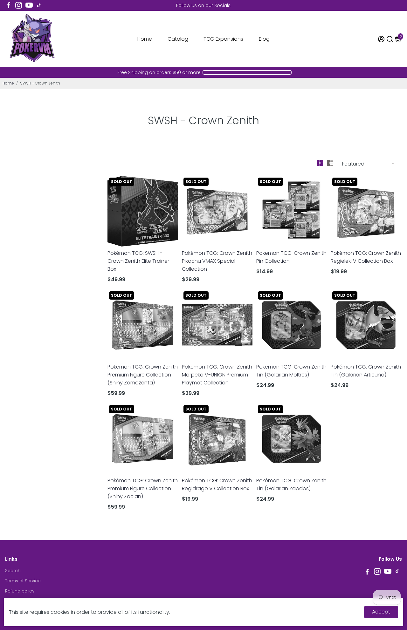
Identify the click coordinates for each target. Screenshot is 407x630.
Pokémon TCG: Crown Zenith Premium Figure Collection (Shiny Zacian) (142, 488)
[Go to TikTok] (39, 5)
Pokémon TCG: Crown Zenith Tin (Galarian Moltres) (291, 370)
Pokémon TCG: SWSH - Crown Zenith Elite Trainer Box (138, 261)
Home (144, 39)
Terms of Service (23, 581)
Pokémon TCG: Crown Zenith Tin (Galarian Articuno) (366, 370)
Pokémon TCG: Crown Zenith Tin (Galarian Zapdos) (291, 484)
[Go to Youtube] (29, 5)
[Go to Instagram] (19, 5)
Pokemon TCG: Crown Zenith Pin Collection (291, 257)
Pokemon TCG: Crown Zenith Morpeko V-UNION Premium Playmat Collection (217, 374)
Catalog (178, 39)
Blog (264, 39)
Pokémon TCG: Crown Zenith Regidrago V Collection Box (217, 484)
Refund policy (19, 591)
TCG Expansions (223, 39)
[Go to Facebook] (8, 5)
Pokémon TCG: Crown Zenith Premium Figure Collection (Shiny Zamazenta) (142, 374)
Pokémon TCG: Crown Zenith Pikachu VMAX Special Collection (217, 261)
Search (13, 571)
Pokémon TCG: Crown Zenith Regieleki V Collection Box (366, 257)
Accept (381, 611)
